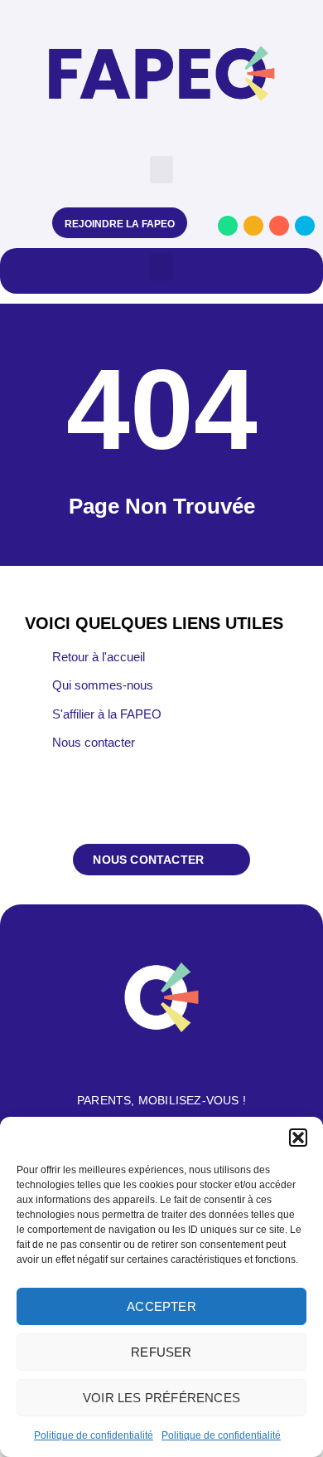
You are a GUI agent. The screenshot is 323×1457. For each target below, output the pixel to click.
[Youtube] (279, 226)
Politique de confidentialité (93, 1435)
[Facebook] (228, 226)
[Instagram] (253, 226)
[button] (298, 1137)
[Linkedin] (305, 226)
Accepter (161, 1306)
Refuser (161, 1352)
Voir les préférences (161, 1398)
